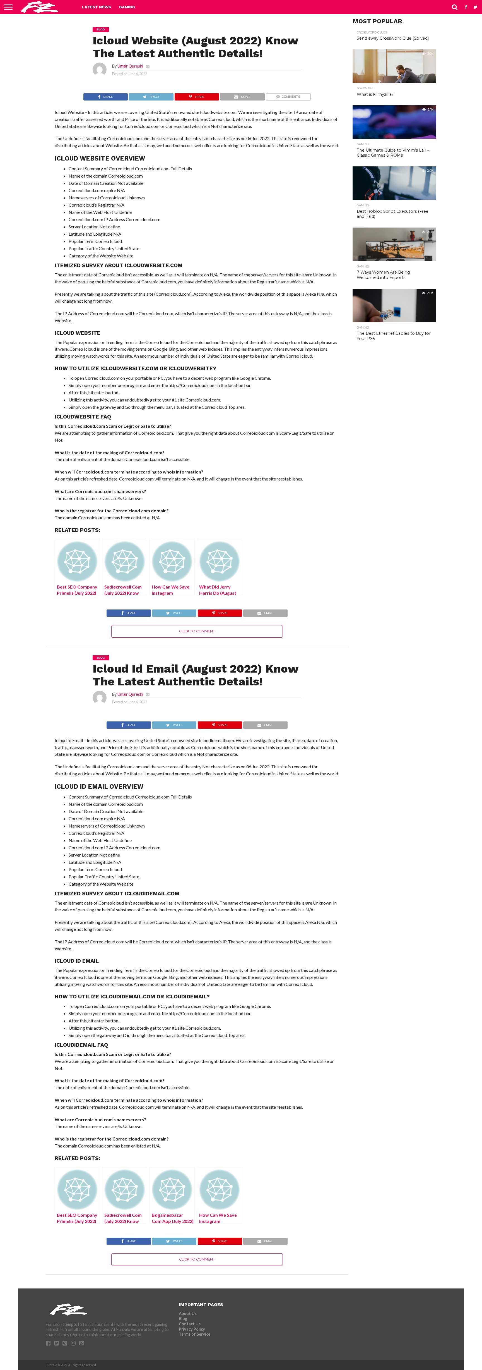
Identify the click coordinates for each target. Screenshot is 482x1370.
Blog (183, 1318)
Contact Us (190, 1323)
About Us (188, 1313)
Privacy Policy (192, 1329)
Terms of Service (194, 1334)
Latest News (96, 7)
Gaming (127, 7)
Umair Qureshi (130, 66)
